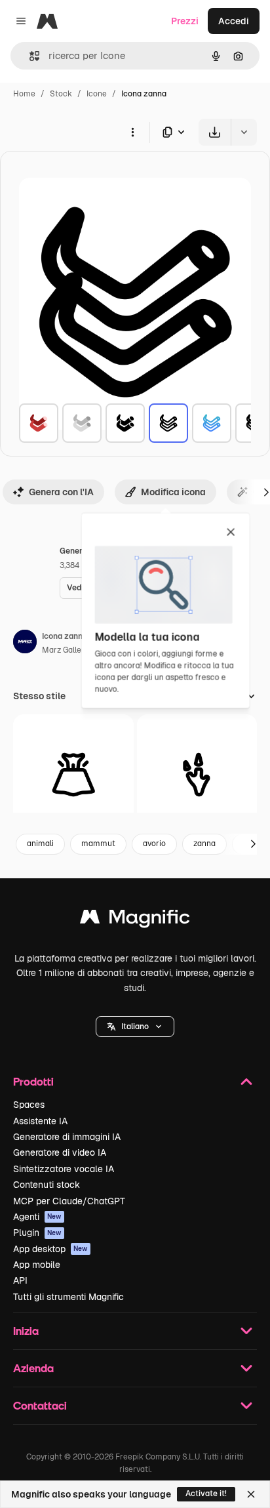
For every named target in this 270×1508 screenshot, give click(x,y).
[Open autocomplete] (29, 56)
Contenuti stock (46, 1185)
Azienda (33, 1368)
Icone (97, 94)
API (20, 1280)
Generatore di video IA (59, 1152)
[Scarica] (215, 132)
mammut (98, 843)
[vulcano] (73, 774)
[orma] (197, 774)
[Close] (251, 1494)
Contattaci (40, 1405)
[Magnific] (135, 920)
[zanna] (38, 423)
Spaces (29, 1105)
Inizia (26, 1330)
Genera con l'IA (61, 492)
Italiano (135, 1026)
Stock (61, 94)
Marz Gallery (65, 650)
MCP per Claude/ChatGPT (69, 1201)
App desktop (50, 1249)
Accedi (233, 21)
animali (40, 843)
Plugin (37, 1232)
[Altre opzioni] (132, 132)
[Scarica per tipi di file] (174, 132)
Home (24, 94)
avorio (154, 843)
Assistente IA (40, 1121)
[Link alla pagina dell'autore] (25, 643)
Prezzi (185, 21)
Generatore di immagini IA (67, 1137)
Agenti (37, 1217)
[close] (231, 532)
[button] (135, 1026)
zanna (204, 843)
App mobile (36, 1265)
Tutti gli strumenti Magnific (68, 1297)
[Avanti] (253, 844)
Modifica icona (173, 492)
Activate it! (206, 1493)
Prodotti (33, 1081)
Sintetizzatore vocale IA (63, 1169)
